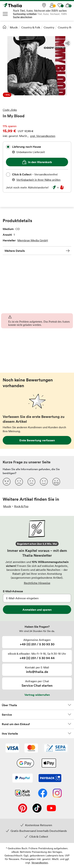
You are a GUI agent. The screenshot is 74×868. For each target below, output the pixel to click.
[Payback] (50, 778)
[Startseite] (4, 27)
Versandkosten (39, 862)
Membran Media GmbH (32, 240)
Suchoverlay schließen (25, 14)
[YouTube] (51, 808)
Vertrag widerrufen (37, 695)
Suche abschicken (22, 17)
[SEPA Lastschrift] (55, 748)
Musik (14, 27)
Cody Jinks (10, 110)
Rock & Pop (21, 506)
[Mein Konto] (52, 5)
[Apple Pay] (49, 763)
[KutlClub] (22, 793)
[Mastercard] (31, 748)
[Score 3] (31, 482)
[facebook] (42, 793)
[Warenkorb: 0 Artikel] (68, 5)
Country (49, 27)
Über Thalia (9, 705)
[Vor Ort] (44, 5)
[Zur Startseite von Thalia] (21, 5)
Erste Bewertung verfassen (37, 440)
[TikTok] (37, 808)
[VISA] (12, 748)
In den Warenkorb (40, 162)
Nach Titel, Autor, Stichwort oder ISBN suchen (40, 10)
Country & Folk (30, 27)
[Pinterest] (22, 808)
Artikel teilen (67, 43)
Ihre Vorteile (10, 733)
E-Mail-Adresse (13, 591)
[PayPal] (22, 778)
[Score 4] (44, 482)
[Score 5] (56, 482)
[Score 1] (7, 482)
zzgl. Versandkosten (42, 136)
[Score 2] (19, 482)
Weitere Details (14, 251)
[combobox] (8, 147)
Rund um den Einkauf (16, 724)
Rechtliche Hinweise (37, 583)
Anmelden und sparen (37, 610)
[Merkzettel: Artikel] (60, 5)
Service (7, 715)
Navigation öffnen (5, 14)
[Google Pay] (25, 763)
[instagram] (57, 793)
